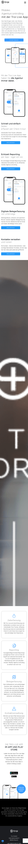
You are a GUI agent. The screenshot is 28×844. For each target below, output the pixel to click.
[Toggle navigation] (25, 2)
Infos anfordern (11, 142)
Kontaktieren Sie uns (14, 819)
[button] (2, 841)
